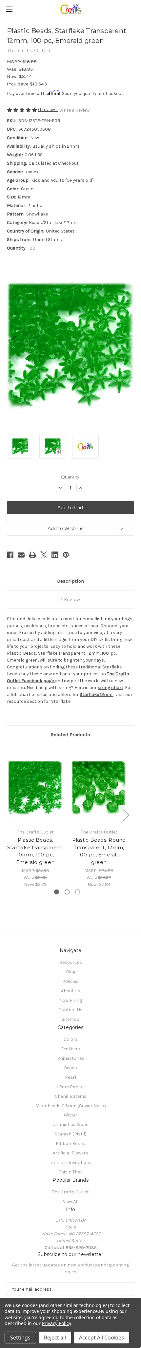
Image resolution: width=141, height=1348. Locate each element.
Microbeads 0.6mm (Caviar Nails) (70, 1106)
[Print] (32, 554)
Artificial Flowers (70, 1153)
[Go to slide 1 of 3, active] (56, 891)
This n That (70, 1172)
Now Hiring (70, 1000)
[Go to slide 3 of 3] (77, 891)
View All (70, 1201)
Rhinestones (70, 1058)
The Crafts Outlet (70, 1192)
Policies (70, 981)
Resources (70, 962)
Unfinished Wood (70, 1124)
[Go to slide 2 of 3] (67, 891)
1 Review (70, 599)
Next (125, 815)
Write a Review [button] (74, 110)
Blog (70, 972)
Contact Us (70, 1010)
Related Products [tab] (70, 735)
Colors (71, 1039)
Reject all (55, 1337)
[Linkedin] (54, 554)
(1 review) (48, 109)
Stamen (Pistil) (71, 1134)
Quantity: (70, 476)
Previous (8, 815)
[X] (43, 554)
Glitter (70, 1115)
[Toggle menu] (9, 9)
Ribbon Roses (70, 1143)
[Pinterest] (66, 554)
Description (70, 581)
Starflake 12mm (96, 694)
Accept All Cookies (101, 1337)
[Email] (21, 554)
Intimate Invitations (70, 1162)
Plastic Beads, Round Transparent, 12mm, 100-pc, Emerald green (99, 851)
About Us (70, 991)
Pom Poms (70, 1087)
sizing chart (110, 687)
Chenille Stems (71, 1096)
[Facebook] (10, 554)
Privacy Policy (56, 1323)
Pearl (70, 1077)
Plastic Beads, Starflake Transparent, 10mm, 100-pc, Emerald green (35, 851)
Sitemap (70, 1019)
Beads (70, 1068)
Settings (20, 1337)
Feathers (70, 1049)
